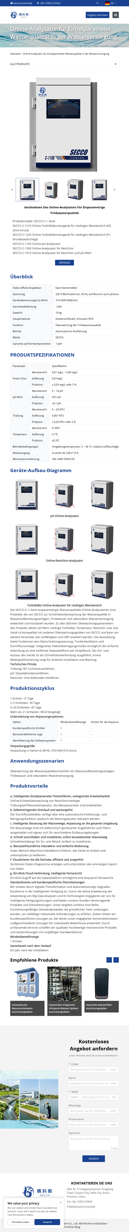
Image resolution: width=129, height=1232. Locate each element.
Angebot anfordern (97, 15)
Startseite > (16, 53)
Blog (77, 1227)
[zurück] (12, 189)
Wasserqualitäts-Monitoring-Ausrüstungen (63, 44)
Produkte (31, 44)
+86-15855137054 (50, 3)
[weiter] (114, 189)
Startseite (18, 44)
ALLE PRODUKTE (20, 64)
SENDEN (94, 1158)
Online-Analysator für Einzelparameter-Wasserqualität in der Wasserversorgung (66, 53)
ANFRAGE (64, 262)
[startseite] (19, 14)
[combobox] (75, 1097)
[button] (109, 960)
